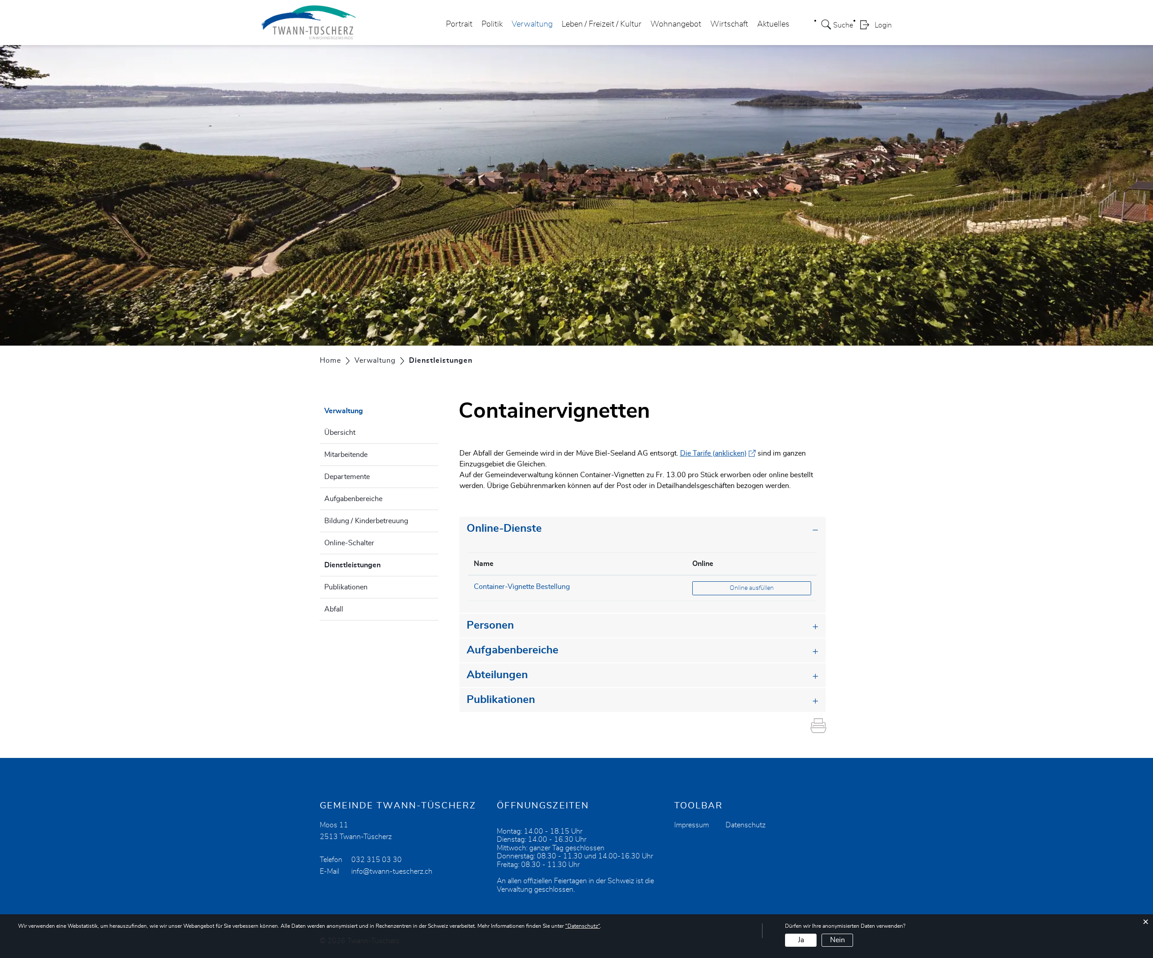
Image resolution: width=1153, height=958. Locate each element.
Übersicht (339, 432)
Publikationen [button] (501, 699)
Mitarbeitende (346, 454)
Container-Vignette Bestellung (522, 586)
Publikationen (346, 587)
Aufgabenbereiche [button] (512, 650)
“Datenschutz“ (582, 926)
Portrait (459, 24)
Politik (492, 24)
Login (883, 25)
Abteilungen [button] (497, 675)
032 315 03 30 (376, 859)
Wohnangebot (675, 24)
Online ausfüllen (770, 588)
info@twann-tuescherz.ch (391, 871)
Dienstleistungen (375, 565)
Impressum (691, 825)
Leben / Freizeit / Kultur (601, 24)
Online (702, 563)
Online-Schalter (349, 543)
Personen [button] (490, 625)
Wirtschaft (729, 24)
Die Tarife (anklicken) (718, 453)
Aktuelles (773, 24)
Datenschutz (746, 825)
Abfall (333, 609)
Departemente (347, 476)
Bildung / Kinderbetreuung (366, 521)
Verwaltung (532, 24)
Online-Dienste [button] (504, 528)
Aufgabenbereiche (353, 498)
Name (484, 563)
